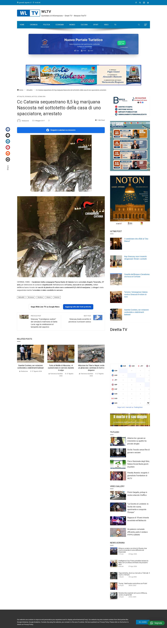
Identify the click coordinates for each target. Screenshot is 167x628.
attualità (21, 297)
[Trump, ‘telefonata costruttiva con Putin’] (113, 586)
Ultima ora (41, 96)
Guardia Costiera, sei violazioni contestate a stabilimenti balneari (30, 366)
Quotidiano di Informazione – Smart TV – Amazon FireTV (63, 16)
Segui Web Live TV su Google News (45, 307)
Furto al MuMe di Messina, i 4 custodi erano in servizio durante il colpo (61, 367)
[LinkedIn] (8, 141)
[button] (156, 623)
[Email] (8, 159)
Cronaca (28, 96)
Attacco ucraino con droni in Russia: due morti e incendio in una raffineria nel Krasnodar (132, 550)
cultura (40, 297)
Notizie (34, 96)
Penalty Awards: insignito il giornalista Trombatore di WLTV (138, 475)
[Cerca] (138, 24)
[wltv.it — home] (28, 13)
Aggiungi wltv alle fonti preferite (78, 307)
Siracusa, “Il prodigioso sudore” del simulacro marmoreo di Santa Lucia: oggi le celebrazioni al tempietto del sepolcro (44, 321)
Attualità (20, 96)
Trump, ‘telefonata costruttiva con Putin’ (132, 583)
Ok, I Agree (143, 622)
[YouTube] (148, 2)
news (49, 297)
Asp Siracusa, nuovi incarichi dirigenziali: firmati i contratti (135, 257)
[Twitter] (8, 135)
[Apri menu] (145, 24)
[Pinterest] (8, 147)
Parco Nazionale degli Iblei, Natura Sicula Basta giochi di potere (138, 464)
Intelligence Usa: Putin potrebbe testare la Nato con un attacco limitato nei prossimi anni (133, 562)
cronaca (31, 297)
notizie (57, 297)
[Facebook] (136, 2)
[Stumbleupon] (8, 153)
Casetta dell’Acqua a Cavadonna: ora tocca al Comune (137, 275)
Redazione (25, 120)
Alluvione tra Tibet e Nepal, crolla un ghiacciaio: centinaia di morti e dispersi (91, 367)
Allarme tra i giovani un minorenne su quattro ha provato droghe (136, 441)
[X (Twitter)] (140, 2)
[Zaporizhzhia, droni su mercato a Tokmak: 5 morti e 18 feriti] (113, 576)
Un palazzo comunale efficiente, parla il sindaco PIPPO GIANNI (137, 532)
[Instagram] (144, 2)
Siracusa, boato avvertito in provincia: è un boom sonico (80, 319)
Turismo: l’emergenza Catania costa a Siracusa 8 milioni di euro (135, 294)
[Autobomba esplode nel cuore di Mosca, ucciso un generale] (113, 596)
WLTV (46, 11)
